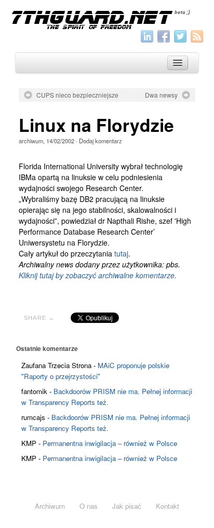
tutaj (121, 253)
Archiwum (50, 506)
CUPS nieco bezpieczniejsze (77, 95)
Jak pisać (126, 506)
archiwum (31, 141)
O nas (88, 506)
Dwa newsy (161, 95)
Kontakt (167, 506)
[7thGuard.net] (107, 19)
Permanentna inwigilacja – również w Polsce (110, 443)
